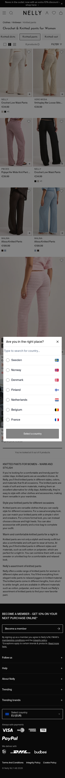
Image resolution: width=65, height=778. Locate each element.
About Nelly (8, 678)
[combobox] (32, 351)
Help (4, 668)
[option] (32, 360)
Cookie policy (49, 762)
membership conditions (13, 640)
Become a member (16, 628)
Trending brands (11, 700)
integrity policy (40, 640)
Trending (7, 689)
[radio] (8, 360)
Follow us (7, 657)
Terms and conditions (12, 762)
